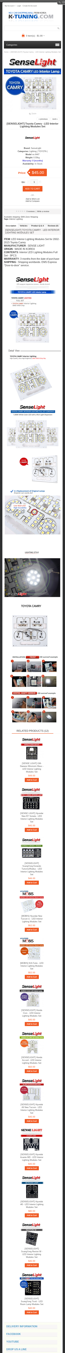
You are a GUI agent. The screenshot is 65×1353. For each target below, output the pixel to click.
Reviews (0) (53, 226)
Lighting (32, 151)
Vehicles (23, 226)
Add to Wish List (32, 199)
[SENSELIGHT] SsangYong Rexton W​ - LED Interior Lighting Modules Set (31, 1253)
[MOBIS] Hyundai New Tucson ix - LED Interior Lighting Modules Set (32, 919)
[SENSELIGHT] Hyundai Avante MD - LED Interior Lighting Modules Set (31, 1157)
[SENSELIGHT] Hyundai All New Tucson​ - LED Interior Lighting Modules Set (32, 1108)
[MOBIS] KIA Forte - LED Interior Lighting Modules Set (31, 966)
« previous (43, 119)
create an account (30, 6)
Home (6, 52)
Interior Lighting (16, 219)
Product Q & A (37, 226)
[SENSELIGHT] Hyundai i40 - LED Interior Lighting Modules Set (31, 1204)
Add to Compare (33, 201)
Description (11, 226)
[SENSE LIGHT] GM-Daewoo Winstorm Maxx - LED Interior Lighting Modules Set (32, 767)
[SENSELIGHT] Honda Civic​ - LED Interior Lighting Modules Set (31, 1013)
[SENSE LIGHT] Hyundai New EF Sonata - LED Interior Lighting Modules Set (31, 817)
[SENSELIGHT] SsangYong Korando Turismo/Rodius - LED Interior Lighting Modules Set (32, 869)
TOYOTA (42, 151)
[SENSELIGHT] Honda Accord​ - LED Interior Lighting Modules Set (31, 1060)
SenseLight (36, 148)
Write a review (43, 211)
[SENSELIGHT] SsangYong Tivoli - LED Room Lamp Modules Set (31, 1301)
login (19, 6)
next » (55, 119)
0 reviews (31, 211)
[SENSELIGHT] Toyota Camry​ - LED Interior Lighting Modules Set (36, 52)
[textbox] (32, 28)
